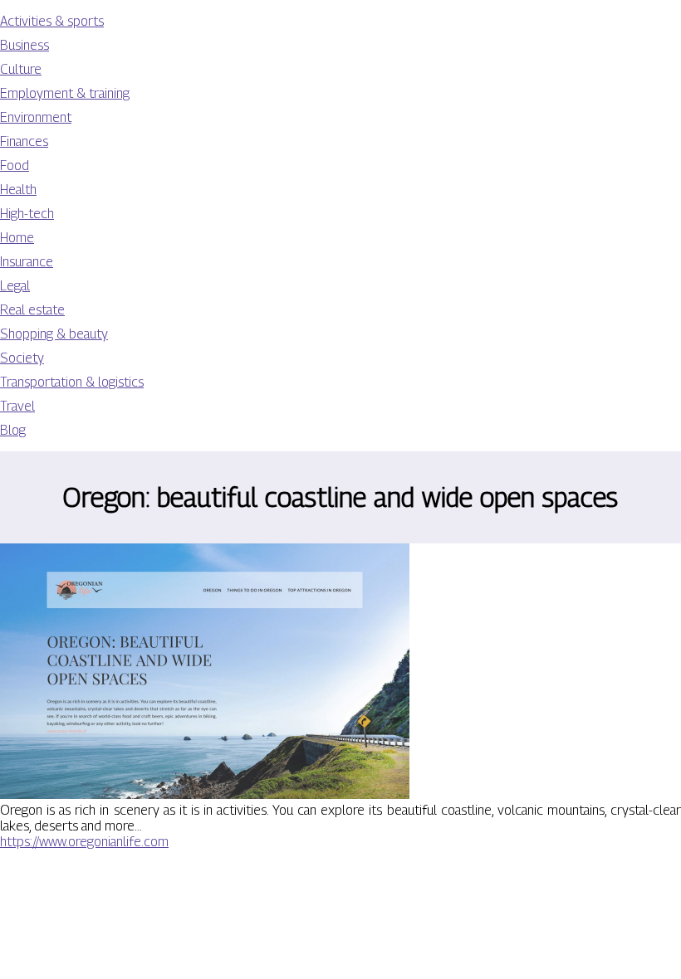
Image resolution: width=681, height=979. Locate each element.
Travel (17, 406)
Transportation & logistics (72, 382)
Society (22, 358)
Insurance (26, 262)
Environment (35, 117)
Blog (13, 430)
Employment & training (65, 93)
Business (24, 45)
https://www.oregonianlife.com (84, 842)
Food (14, 165)
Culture (21, 69)
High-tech (27, 214)
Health (18, 189)
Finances (24, 141)
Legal (15, 286)
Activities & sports (52, 21)
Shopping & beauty (54, 334)
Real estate (32, 310)
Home (17, 238)
